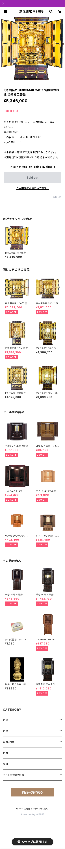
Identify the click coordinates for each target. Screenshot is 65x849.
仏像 (5, 753)
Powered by (28, 814)
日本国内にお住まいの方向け (32, 188)
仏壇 (5, 720)
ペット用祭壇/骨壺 (13, 775)
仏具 (5, 731)
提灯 (5, 764)
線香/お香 (8, 742)
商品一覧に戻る (32, 792)
